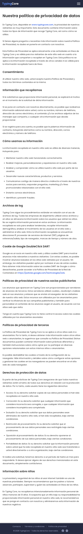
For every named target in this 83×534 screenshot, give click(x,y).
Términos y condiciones (36, 526)
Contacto (18, 526)
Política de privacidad (58, 526)
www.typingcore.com (42, 24)
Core (10, 4)
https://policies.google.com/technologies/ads (41, 272)
